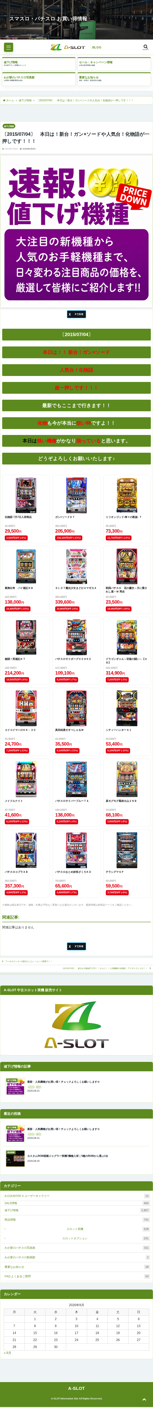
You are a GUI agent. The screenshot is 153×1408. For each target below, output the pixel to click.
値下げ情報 (11, 62)
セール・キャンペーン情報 (96, 62)
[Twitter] (76, 314)
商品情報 (77, 1219)
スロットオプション (105, 1238)
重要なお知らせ (89, 77)
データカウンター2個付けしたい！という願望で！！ (28, 961)
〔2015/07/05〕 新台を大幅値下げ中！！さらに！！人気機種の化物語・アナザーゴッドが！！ (104, 968)
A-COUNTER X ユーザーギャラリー (77, 1195)
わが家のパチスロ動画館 (77, 1257)
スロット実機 (108, 1229)
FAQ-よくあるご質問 (77, 1276)
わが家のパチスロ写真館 (19, 77)
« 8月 (7, 1353)
